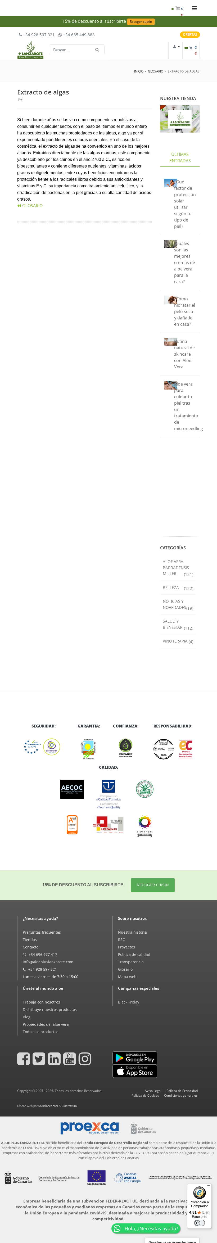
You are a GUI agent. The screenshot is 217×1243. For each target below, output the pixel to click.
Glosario (125, 969)
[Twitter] (40, 1062)
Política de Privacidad (182, 1090)
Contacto (30, 947)
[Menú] (208, 1186)
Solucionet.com (48, 1106)
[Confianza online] (43, 747)
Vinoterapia (178, 641)
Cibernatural (69, 1106)
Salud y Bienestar (178, 624)
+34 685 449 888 (78, 34)
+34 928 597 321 (38, 34)
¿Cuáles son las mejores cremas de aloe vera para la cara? (184, 262)
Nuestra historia (132, 932)
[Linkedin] (55, 1062)
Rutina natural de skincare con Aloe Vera (184, 354)
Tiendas (30, 939)
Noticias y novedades (178, 605)
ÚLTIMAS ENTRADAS (180, 157)
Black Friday (128, 1002)
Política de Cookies (145, 1095)
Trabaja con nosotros (41, 1002)
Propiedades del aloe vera (46, 1024)
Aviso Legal (153, 1090)
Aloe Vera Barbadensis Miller (178, 568)
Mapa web (127, 976)
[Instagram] (86, 1062)
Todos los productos (40, 1031)
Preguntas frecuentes (42, 932)
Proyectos (126, 947)
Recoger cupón (141, 21)
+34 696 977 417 (42, 954)
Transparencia (131, 961)
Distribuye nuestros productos (50, 1009)
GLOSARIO (155, 71)
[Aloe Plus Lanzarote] (145, 826)
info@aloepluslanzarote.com (48, 961)
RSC (121, 939)
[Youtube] (70, 1062)
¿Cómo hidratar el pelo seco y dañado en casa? (184, 311)
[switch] (199, 1223)
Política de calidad (134, 954)
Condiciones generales (181, 1095)
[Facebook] (24, 1062)
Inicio (138, 71)
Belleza (178, 588)
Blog (26, 1016)
